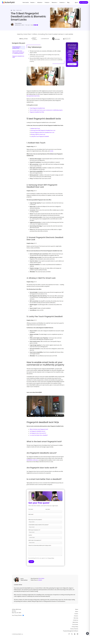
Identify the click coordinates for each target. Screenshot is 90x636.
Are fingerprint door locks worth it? (38, 433)
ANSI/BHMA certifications (32, 460)
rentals (51, 151)
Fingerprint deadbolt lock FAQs (37, 112)
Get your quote (83, 2)
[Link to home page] (11, 10)
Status (76, 611)
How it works (26, 2)
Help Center (75, 622)
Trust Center (75, 624)
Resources (54, 2)
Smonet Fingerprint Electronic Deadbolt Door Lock (42, 132)
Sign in (76, 2)
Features (32, 2)
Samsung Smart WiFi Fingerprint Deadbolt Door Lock (43, 130)
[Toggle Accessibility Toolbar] (87, 633)
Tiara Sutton (18, 23)
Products (47, 2)
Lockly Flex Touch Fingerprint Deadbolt (40, 136)
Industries (39, 2)
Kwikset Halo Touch (35, 128)
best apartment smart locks (33, 96)
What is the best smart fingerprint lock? (39, 429)
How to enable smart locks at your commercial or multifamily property (46, 110)
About (76, 609)
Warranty (76, 618)
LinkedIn (40, 580)
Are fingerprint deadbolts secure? (37, 431)
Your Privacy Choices (17, 615)
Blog (68, 2)
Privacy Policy (51, 558)
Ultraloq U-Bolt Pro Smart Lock (38, 134)
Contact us (61, 2)
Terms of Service (74, 628)
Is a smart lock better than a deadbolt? (39, 435)
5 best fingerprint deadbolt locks (37, 108)
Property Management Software (70, 631)
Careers (76, 613)
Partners (76, 616)
